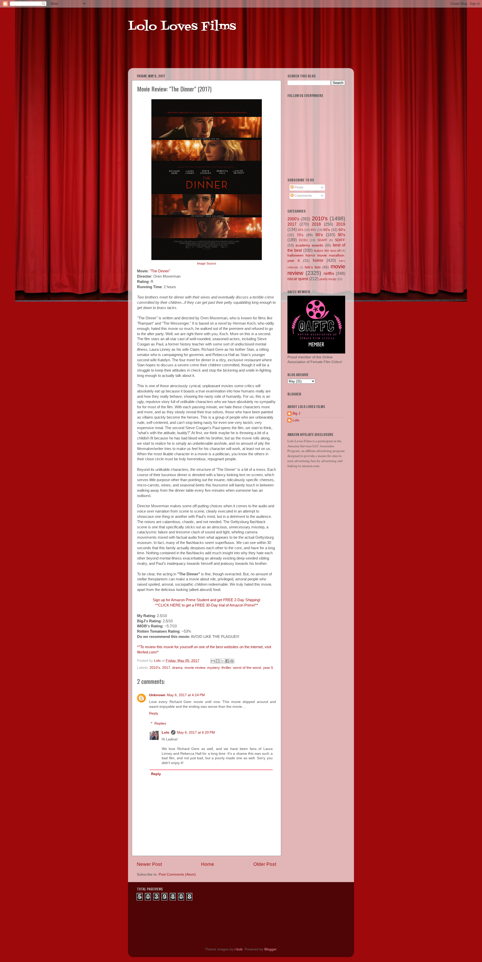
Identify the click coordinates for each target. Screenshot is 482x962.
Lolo (165, 732)
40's (313, 230)
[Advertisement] (224, 55)
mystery (213, 668)
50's (326, 230)
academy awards (309, 245)
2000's (293, 219)
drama (177, 668)
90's (341, 234)
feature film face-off (327, 250)
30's (300, 230)
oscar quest (297, 278)
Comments (302, 195)
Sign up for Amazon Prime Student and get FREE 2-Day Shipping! (206, 600)
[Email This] (212, 661)
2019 (340, 224)
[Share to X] (222, 661)
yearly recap (327, 279)
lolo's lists (313, 267)
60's (342, 230)
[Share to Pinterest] (231, 661)
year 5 (268, 668)
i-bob (238, 949)
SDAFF (322, 240)
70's (300, 235)
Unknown (157, 695)
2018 (316, 224)
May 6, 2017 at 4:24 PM (186, 695)
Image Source (206, 263)
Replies (160, 723)
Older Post (264, 864)
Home (207, 864)
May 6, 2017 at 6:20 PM (196, 732)
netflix (329, 273)
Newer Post (149, 864)
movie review (195, 668)
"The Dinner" (160, 271)
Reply (153, 713)
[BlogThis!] (217, 661)
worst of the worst (247, 668)
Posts (298, 187)
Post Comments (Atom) (177, 874)
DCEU (303, 240)
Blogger (270, 949)
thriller (226, 668)
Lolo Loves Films (182, 27)
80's (319, 234)
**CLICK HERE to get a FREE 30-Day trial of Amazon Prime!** (206, 605)
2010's (155, 668)
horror (318, 260)
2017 (166, 668)
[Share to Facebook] (227, 661)
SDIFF (340, 240)
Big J (296, 413)
